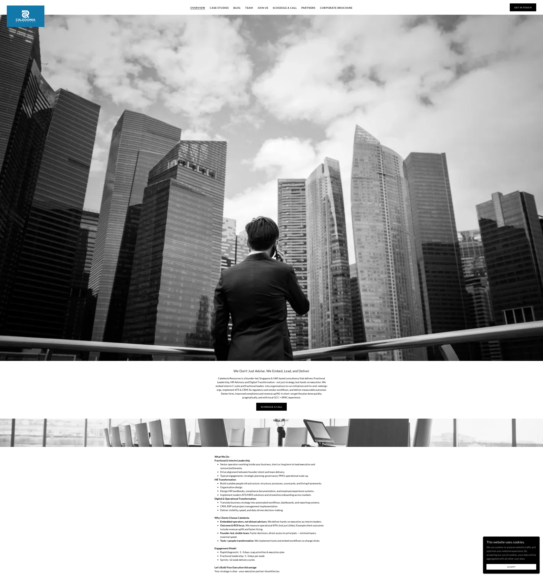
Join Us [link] (263, 7)
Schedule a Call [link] (285, 7)
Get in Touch (523, 7)
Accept (511, 567)
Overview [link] (197, 7)
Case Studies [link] (219, 7)
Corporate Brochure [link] (336, 7)
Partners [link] (308, 7)
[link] (25, 7)
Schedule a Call (271, 406)
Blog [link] (237, 7)
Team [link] (249, 7)
